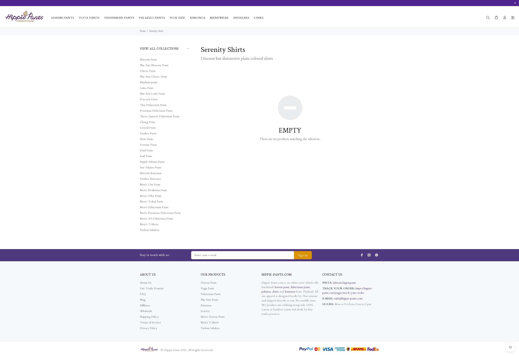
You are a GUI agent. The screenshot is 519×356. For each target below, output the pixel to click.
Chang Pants (147, 122)
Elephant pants (149, 82)
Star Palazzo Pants (151, 167)
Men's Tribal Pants (151, 201)
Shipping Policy (149, 317)
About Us (145, 283)
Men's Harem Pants (213, 317)
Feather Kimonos (150, 179)
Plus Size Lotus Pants (152, 94)
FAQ (143, 294)
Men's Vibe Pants (150, 196)
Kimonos (206, 305)
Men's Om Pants (150, 184)
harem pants (282, 287)
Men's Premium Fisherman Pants (160, 213)
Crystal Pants (148, 128)
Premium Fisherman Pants (156, 111)
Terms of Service (150, 322)
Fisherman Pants (211, 294)
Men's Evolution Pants (153, 190)
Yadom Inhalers (149, 230)
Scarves (205, 311)
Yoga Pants (207, 288)
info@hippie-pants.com (348, 298)
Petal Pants (146, 150)
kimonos (290, 292)
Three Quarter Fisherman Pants (159, 116)
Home (143, 31)
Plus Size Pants (209, 300)
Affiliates (145, 305)
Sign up (303, 255)
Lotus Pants (147, 88)
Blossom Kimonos (151, 173)
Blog (142, 300)
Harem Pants (209, 283)
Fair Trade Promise (152, 288)
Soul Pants (146, 156)
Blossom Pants (148, 59)
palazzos (266, 292)
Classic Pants (148, 71)
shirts (275, 292)
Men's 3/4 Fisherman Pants (156, 218)
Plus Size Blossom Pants (154, 65)
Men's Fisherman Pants (154, 207)
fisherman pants (300, 287)
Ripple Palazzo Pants (152, 162)
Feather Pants (148, 133)
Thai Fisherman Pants (153, 105)
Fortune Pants (148, 145)
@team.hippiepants (344, 283)
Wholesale (146, 311)
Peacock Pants (149, 99)
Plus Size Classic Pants (153, 77)
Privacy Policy (148, 328)
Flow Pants (146, 139)
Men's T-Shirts (149, 224)
